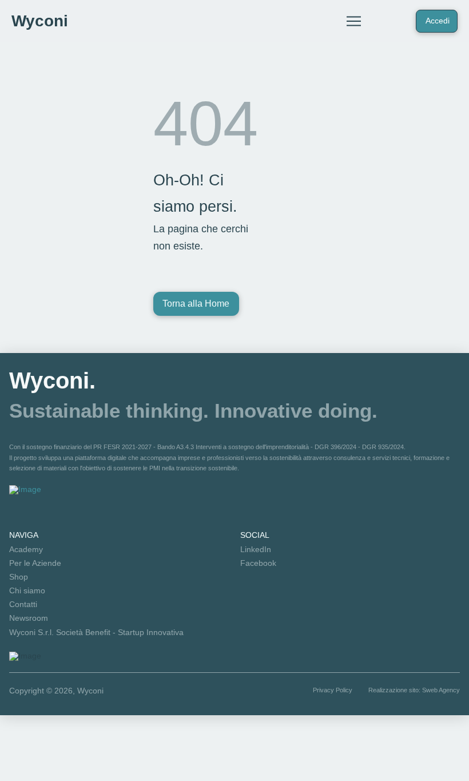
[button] (354, 21)
